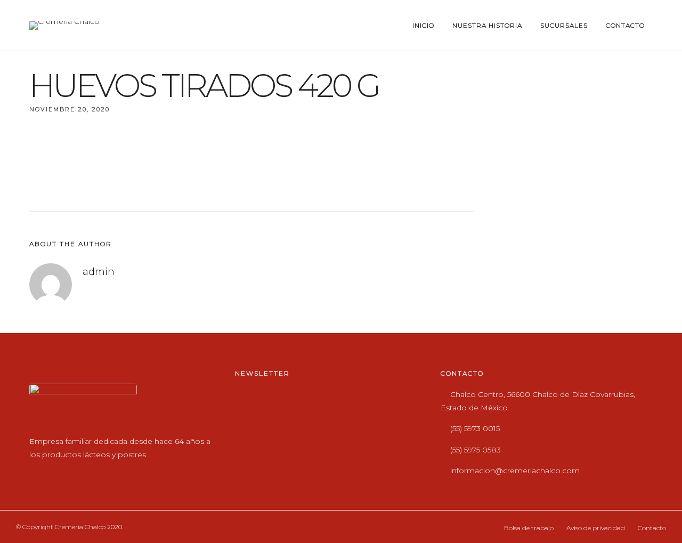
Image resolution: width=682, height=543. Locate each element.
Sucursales (564, 25)
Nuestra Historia (487, 25)
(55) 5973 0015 (475, 428)
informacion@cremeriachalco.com (515, 470)
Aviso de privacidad (595, 528)
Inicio (423, 25)
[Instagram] (81, 471)
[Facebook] (40, 471)
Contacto (625, 25)
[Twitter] (60, 471)
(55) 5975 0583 (475, 450)
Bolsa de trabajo (529, 528)
